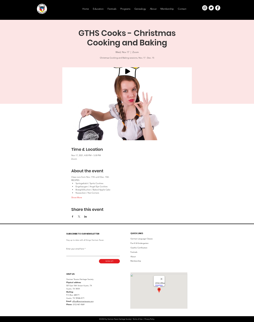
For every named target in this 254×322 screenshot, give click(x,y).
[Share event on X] (79, 216)
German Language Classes (141, 239)
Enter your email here (75, 249)
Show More (76, 197)
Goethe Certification (138, 247)
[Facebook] (217, 7)
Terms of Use (137, 319)
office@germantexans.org (83, 301)
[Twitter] (211, 7)
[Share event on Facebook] (72, 216)
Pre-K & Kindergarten (139, 243)
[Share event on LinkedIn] (85, 216)
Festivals (133, 252)
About (133, 256)
